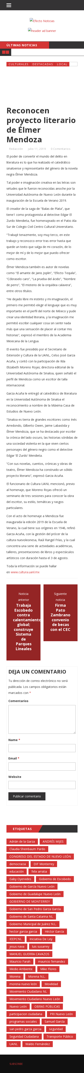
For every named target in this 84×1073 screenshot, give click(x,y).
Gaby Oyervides (20, 879)
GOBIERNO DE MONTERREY (29, 901)
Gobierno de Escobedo (55, 879)
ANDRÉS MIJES (53, 841)
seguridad (56, 1029)
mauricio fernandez (51, 961)
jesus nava (16, 946)
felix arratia (39, 871)
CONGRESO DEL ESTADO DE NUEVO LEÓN (40, 856)
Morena (14, 976)
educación (16, 871)
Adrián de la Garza (22, 841)
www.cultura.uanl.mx (25, 572)
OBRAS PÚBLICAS (47, 1006)
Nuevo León (18, 1006)
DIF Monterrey (44, 864)
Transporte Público (60, 1036)
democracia (17, 864)
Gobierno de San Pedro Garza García (35, 909)
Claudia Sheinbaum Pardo (27, 849)
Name (14, 740)
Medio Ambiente (21, 969)
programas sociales (23, 1021)
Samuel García (55, 1021)
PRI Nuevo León (61, 1014)
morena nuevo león (23, 984)
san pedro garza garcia (25, 1029)
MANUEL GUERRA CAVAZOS (29, 954)
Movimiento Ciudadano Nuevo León (34, 999)
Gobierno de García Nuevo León (31, 886)
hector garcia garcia (23, 931)
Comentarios (18, 701)
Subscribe (16, 1064)
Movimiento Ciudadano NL (28, 991)
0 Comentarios (60, 149)
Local (62, 64)
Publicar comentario (27, 796)
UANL (13, 1044)
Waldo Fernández (37, 1044)
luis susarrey (40, 946)
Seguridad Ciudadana (24, 1036)
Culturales (18, 64)
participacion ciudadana (25, 1014)
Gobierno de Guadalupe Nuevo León (35, 894)
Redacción (16, 149)
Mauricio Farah (19, 961)
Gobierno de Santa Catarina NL (31, 916)
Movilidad (51, 984)
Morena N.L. (36, 976)
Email (13, 758)
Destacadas (43, 64)
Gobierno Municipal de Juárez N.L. (32, 924)
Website (14, 777)
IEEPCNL (15, 939)
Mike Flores (48, 969)
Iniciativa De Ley (41, 939)
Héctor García (54, 931)
